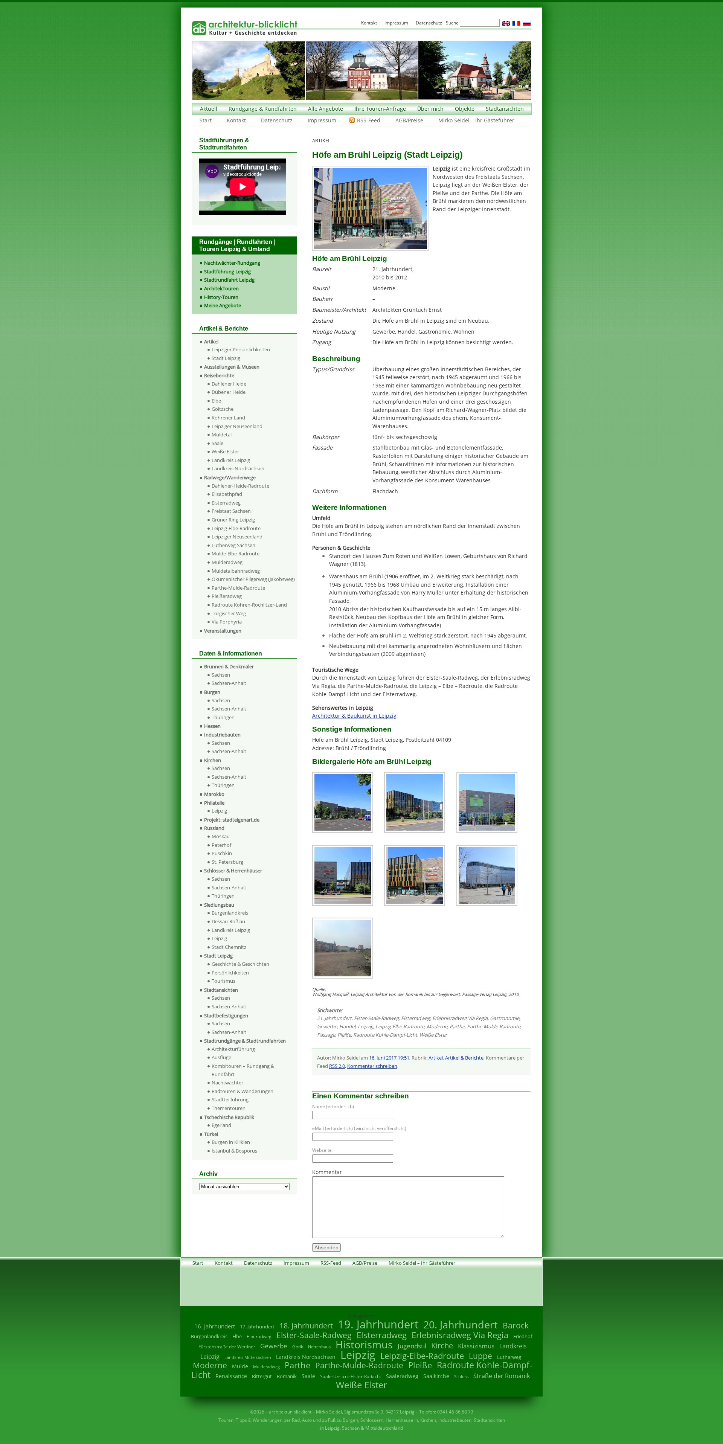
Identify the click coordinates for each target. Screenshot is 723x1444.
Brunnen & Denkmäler (229, 666)
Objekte (464, 108)
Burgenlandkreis (230, 912)
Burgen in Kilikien (231, 1142)
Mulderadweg (227, 562)
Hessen (212, 726)
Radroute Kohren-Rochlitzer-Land (249, 604)
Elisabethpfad (227, 494)
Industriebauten (222, 734)
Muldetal (222, 434)
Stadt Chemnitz (229, 947)
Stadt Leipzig (226, 358)
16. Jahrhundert (214, 1326)
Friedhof (522, 1336)
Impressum (322, 120)
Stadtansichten (505, 108)
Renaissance (231, 1376)
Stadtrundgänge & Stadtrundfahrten (245, 1040)
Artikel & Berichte (464, 1057)
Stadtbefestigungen (226, 1015)
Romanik (287, 1376)
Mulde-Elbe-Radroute (235, 553)
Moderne (437, 1026)
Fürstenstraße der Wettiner (226, 1346)
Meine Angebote (222, 305)
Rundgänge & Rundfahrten (263, 108)
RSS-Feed (368, 120)
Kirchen (212, 760)
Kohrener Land (228, 417)
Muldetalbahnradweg (236, 570)
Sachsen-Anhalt (229, 683)
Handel (347, 1026)
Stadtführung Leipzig (227, 271)
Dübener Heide (229, 392)
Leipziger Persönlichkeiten (241, 349)
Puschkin (222, 853)
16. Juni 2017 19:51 (389, 1057)
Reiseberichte (219, 375)
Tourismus (223, 980)
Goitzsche (222, 409)
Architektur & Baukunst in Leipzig (354, 715)
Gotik (297, 1346)
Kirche (442, 1345)
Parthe (457, 1026)
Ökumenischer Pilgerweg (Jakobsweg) (253, 579)
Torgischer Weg (229, 613)
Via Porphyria (227, 621)
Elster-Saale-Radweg (376, 1018)
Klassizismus (476, 1346)
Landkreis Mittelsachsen (247, 1357)
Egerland (221, 1125)
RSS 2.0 (337, 1066)
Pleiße (344, 1034)
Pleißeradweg (227, 596)
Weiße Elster (433, 1034)
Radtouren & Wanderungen (242, 1091)
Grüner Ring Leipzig (233, 519)
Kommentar (327, 1172)
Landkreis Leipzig (231, 460)
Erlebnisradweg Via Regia (460, 1018)
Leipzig (365, 1026)
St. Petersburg (227, 861)
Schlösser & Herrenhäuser (233, 870)
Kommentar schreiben (372, 1066)
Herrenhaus (319, 1346)
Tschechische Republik (229, 1117)
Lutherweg (509, 1357)
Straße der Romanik (501, 1376)
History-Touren (221, 297)
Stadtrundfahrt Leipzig (229, 279)
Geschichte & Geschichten (240, 964)
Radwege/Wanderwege (230, 477)
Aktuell (208, 108)
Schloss (461, 1376)
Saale (217, 443)
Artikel (436, 1057)
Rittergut (262, 1376)
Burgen (212, 692)
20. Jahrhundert (460, 1324)
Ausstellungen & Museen (231, 366)
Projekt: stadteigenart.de (231, 819)
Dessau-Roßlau (228, 921)
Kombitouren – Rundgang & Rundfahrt (243, 1070)
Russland (214, 828)
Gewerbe (327, 1026)
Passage (326, 1034)
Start (206, 120)
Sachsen (221, 674)
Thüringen (223, 717)
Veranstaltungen (222, 630)
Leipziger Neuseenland (237, 426)
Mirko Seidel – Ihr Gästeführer (476, 120)
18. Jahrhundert (306, 1325)
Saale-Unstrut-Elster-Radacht (350, 1376)
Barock (516, 1325)
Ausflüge (221, 1057)
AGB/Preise (409, 120)
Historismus (364, 1344)
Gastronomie (504, 1018)
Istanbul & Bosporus (234, 1150)
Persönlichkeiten (230, 972)
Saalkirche (436, 1376)
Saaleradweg (402, 1376)
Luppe (480, 1356)
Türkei (211, 1134)
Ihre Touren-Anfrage (380, 108)
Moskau (221, 836)
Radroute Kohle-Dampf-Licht (385, 1034)
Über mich (430, 108)
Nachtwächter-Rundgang (232, 262)
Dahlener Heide (229, 383)
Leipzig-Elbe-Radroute (399, 1026)
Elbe (216, 400)
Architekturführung (233, 1049)
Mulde (240, 1366)
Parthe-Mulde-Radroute (493, 1026)
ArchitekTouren (221, 288)
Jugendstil (412, 1346)
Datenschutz (277, 120)
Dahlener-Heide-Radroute (240, 485)
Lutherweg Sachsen (233, 545)
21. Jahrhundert (334, 1018)
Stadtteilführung (230, 1099)
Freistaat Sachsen (231, 511)
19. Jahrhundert (378, 1324)
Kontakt (236, 120)
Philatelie (214, 802)
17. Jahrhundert (257, 1327)
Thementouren (229, 1108)
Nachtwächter (227, 1082)
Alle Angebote (325, 108)
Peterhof (221, 845)
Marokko (214, 794)
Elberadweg (259, 1336)
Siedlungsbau (219, 904)
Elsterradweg (415, 1018)
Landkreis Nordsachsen (238, 468)
